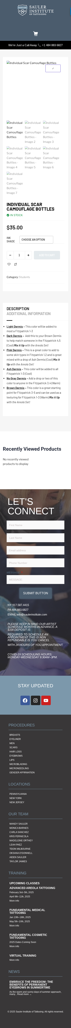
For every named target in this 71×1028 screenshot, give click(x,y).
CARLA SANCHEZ (19, 832)
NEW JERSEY (16, 802)
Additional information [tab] (29, 313)
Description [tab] (18, 308)
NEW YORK (15, 798)
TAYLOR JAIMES (18, 861)
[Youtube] (46, 700)
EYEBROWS (16, 756)
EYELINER (15, 739)
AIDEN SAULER (17, 857)
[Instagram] (35, 700)
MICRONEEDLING (19, 768)
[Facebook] (25, 700)
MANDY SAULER (18, 824)
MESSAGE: (14, 572)
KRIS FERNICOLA (18, 836)
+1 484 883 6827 (52, 45)
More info (14, 900)
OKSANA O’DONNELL (21, 853)
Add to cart (47, 255)
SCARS (13, 747)
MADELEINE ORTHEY (21, 840)
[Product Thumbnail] (53, 68)
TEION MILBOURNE (19, 849)
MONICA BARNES (18, 828)
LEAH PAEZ (15, 844)
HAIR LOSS (15, 751)
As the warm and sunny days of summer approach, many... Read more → (35, 993)
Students (24, 277)
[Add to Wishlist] (9, 264)
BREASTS (14, 735)
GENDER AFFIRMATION (22, 772)
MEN (12, 743)
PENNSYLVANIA (18, 794)
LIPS (11, 760)
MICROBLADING (18, 764)
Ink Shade (11, 239)
